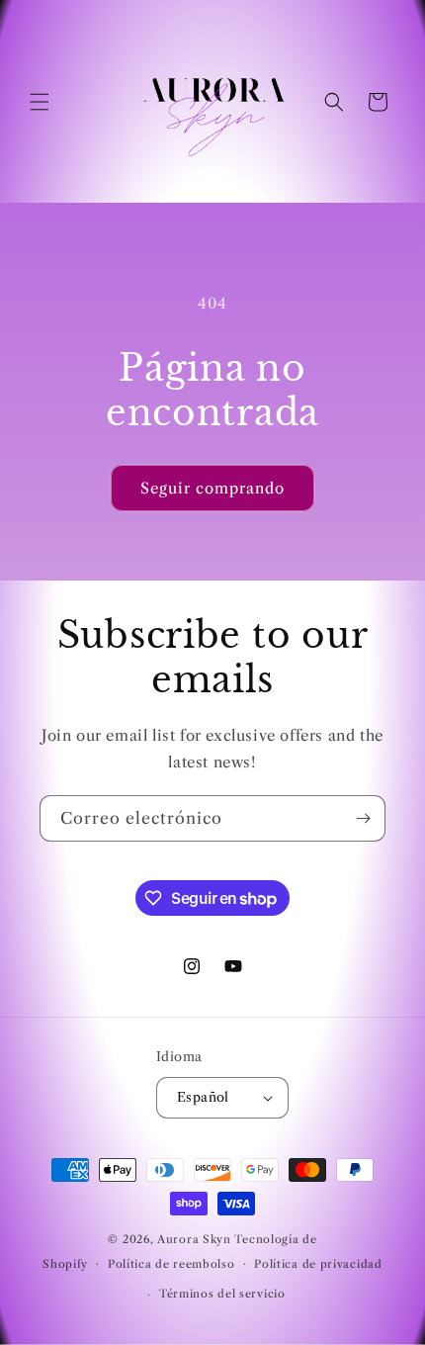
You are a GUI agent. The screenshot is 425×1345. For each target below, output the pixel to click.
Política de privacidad (318, 1264)
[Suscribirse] (362, 818)
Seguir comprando (212, 488)
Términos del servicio (222, 1293)
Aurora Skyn (194, 1239)
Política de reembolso (171, 1264)
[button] (39, 102)
